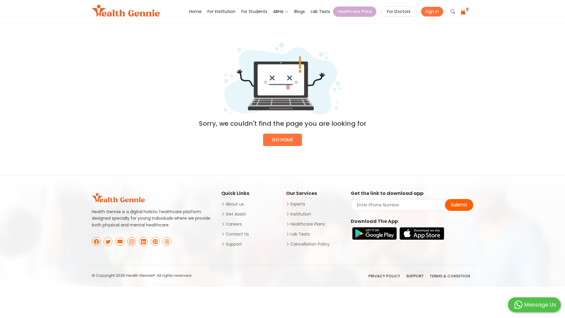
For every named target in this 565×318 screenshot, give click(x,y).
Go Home (282, 140)
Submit (459, 205)
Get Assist (236, 214)
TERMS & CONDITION (450, 276)
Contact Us (237, 234)
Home (195, 11)
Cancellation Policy (310, 244)
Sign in (432, 11)
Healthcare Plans (355, 11)
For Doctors (399, 11)
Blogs (299, 11)
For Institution (221, 11)
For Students (254, 11)
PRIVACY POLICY (384, 276)
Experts (297, 204)
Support (234, 244)
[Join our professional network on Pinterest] (155, 241)
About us (235, 204)
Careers (234, 224)
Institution (300, 214)
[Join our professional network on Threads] (166, 241)
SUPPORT (415, 276)
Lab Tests (320, 11)
